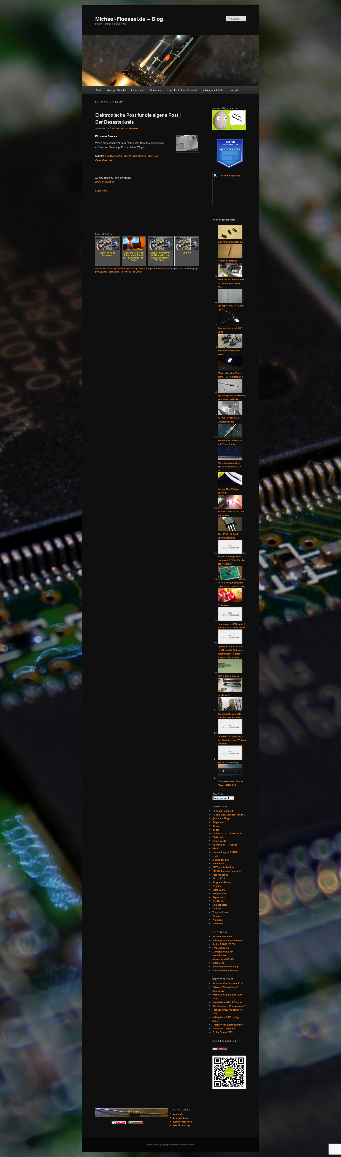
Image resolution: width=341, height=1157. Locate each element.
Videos (216, 916)
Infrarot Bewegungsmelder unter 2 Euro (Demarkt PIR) (231, 582)
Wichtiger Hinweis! (116, 90)
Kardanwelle (224, 695)
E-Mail (104, 271)
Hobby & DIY (219, 841)
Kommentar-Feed (182, 1121)
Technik (216, 908)
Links (140, 268)
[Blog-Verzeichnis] (119, 1123)
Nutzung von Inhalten (213, 90)
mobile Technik (220, 859)
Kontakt (234, 90)
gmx (117, 271)
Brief (97, 271)
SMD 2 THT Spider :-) (228, 676)
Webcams (217, 923)
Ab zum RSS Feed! (222, 936)
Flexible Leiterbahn (227, 260)
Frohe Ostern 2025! (222, 1032)
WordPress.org (181, 1125)
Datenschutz (154, 90)
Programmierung (221, 882)
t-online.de (101, 190)
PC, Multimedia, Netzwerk (226, 871)
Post (134, 271)
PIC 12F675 (218, 878)
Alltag (134, 268)
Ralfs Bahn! (218, 889)
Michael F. (134, 128)
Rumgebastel (219, 904)
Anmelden (178, 1114)
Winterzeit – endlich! (223, 1028)
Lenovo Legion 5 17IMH (225, 852)
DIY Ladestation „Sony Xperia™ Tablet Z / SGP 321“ (229, 466)
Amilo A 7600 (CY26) (223, 944)
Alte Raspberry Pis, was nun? (228, 1006)
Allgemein (218, 822)
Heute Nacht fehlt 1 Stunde (227, 1002)
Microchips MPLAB (223, 959)
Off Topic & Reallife (154, 268)
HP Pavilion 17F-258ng (224, 844)
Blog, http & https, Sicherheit (182, 90)
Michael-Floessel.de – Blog (129, 18)
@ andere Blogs (122, 268)
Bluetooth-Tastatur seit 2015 (227, 983)
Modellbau (218, 863)
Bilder (215, 829)
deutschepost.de (104, 182)
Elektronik (218, 837)
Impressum (137, 90)
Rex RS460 (218, 901)
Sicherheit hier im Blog (225, 966)
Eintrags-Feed (180, 1118)
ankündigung (191, 268)
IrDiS (215, 848)
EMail (111, 271)
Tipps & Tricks (220, 912)
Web (139, 271)
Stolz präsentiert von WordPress (178, 1144)
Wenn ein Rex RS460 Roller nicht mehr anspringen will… (231, 283)
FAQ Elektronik (220, 947)
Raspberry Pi (219, 893)
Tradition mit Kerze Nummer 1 (228, 1024)
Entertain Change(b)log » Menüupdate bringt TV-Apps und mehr (232, 740)
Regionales (218, 897)
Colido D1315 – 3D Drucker (227, 833)
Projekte (216, 886)
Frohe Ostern (224, 605)
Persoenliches (220, 874)
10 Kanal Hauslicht (222, 810)
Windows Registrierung (225, 970)
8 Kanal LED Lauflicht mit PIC (228, 814)
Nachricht (126, 271)
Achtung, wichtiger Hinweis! (227, 940)
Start (98, 90)
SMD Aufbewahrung (228, 762)
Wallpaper (217, 919)
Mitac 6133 (218, 962)
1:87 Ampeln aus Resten (230, 241)
